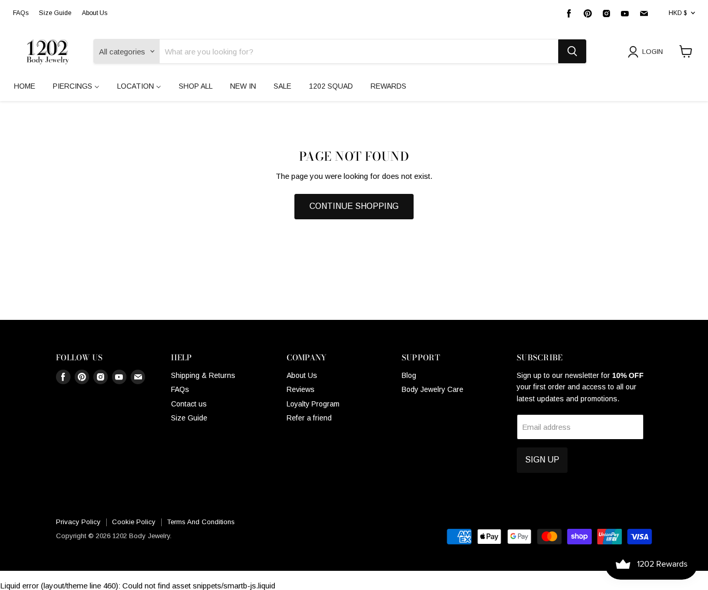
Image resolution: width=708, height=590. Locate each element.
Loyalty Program (313, 404)
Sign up (542, 459)
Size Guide (55, 13)
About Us (94, 13)
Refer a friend (309, 418)
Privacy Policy (78, 522)
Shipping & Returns (203, 375)
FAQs (21, 13)
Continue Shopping (354, 206)
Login (652, 51)
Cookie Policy (133, 522)
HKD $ (678, 13)
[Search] (572, 51)
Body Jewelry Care (432, 389)
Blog (409, 375)
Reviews (301, 389)
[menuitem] (24, 86)
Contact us (189, 404)
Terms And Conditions (201, 522)
